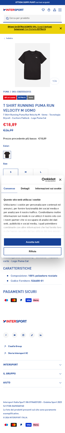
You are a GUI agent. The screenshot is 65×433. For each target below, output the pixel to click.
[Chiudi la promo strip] (61, 29)
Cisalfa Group (15, 346)
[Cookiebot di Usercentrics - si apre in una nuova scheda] (42, 180)
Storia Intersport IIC (18, 353)
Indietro (9, 38)
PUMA (6, 92)
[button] (49, 10)
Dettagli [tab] (25, 188)
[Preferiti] (43, 10)
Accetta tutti (32, 242)
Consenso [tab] (9, 188)
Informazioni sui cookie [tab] (48, 188)
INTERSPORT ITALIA (18, 418)
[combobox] (32, 18)
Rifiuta (32, 251)
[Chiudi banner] (60, 180)
